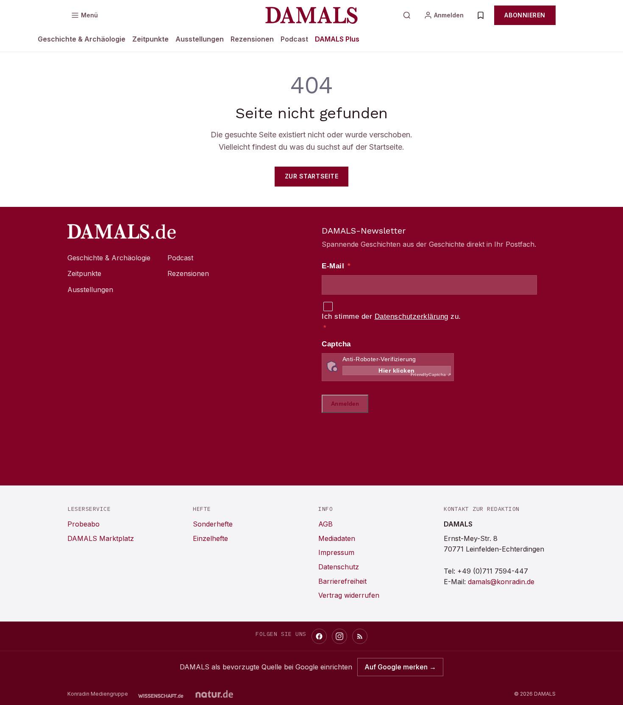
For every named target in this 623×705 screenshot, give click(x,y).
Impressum (336, 552)
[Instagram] (339, 636)
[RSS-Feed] (359, 636)
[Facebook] (319, 636)
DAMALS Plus (337, 39)
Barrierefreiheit (342, 581)
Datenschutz (338, 567)
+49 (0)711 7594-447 (492, 571)
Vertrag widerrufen (348, 595)
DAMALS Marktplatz (100, 538)
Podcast (294, 39)
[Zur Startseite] (311, 15)
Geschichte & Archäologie (81, 39)
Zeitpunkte (150, 39)
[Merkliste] (480, 15)
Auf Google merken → (400, 667)
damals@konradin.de (501, 581)
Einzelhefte (210, 538)
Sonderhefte (213, 524)
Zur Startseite (312, 176)
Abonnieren (524, 15)
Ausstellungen (199, 39)
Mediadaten (336, 538)
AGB (325, 524)
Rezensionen (252, 39)
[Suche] (407, 15)
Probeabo (83, 524)
